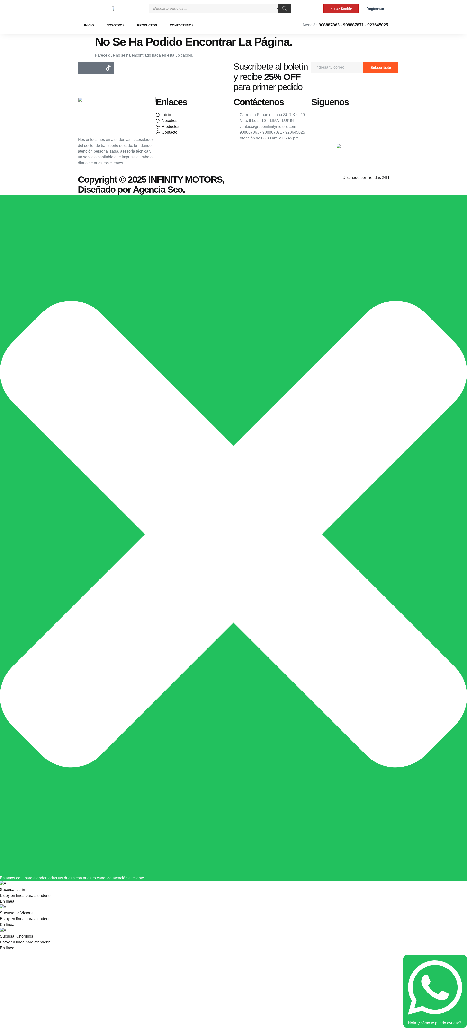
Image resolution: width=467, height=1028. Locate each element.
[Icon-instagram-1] (96, 68)
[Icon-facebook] (84, 68)
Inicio (89, 25)
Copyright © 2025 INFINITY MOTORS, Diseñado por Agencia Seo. (151, 184)
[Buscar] (284, 8)
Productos (147, 25)
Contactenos (182, 25)
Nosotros (116, 25)
